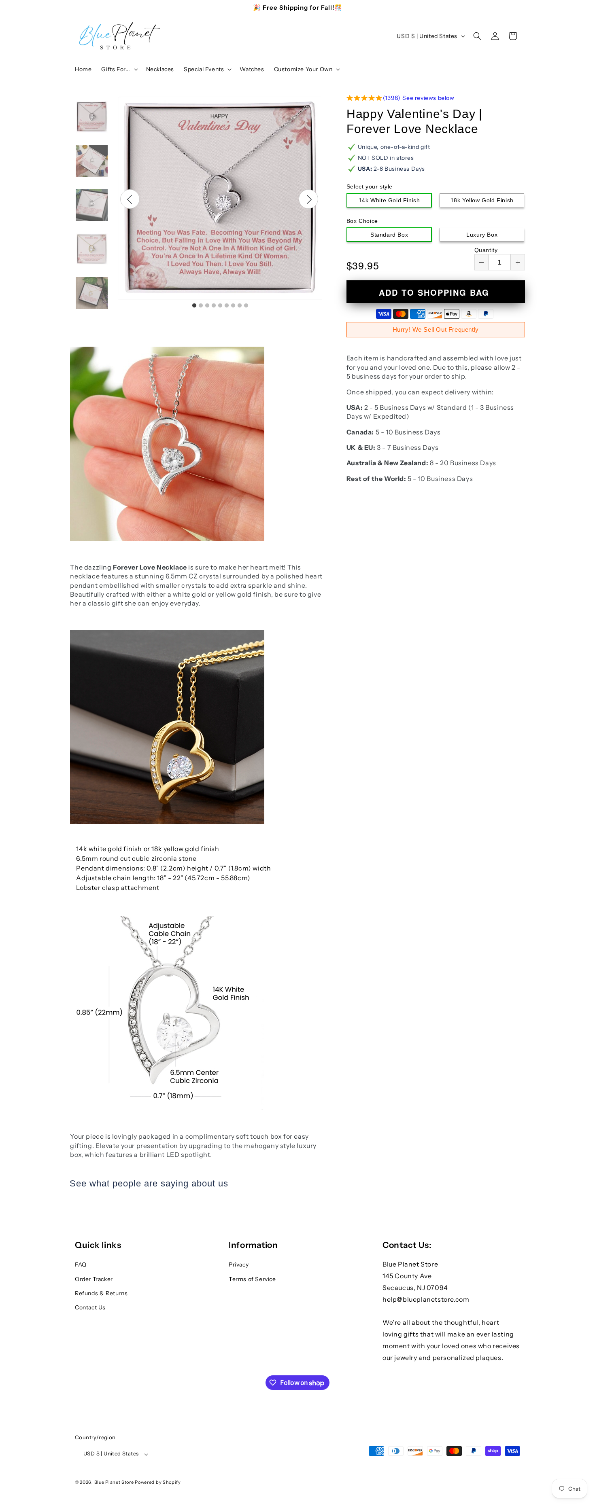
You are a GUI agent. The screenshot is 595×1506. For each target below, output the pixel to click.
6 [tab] (226, 306)
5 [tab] (220, 306)
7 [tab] (233, 306)
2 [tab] (201, 306)
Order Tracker (94, 1278)
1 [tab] (194, 306)
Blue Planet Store (114, 1482)
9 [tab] (246, 306)
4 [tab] (213, 306)
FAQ (81, 1264)
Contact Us (90, 1307)
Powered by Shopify (158, 1482)
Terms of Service (252, 1278)
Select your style (369, 186)
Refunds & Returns (101, 1292)
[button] (118, 69)
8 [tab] (239, 306)
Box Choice (362, 221)
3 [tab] (207, 306)
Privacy (239, 1264)
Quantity (486, 250)
